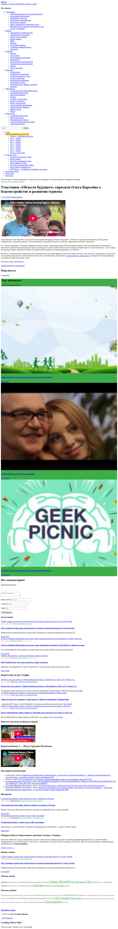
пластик (37, 885)
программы (80, 882)
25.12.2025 (59, 717)
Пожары (13, 87)
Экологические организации (21, 64)
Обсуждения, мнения (18, 37)
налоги (46, 882)
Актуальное (14, 56)
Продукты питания (17, 95)
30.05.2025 (5, 814)
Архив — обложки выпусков (21, 136)
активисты (67, 885)
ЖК (9, 882)
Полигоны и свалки (18, 22)
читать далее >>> (7, 848)
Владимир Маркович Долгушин (18, 781)
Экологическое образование (21, 105)
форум (50, 240)
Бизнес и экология (17, 101)
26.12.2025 (68, 704)
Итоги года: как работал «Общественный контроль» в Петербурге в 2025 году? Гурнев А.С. (39, 686)
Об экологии (15, 72)
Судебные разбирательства (20, 47)
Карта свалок (15, 159)
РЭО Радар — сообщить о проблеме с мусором (28, 169)
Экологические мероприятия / (13, 182)
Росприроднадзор (26, 886)
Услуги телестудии (17, 153)
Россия (60, 885)
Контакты (9, 176)
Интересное (14, 60)
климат (95, 882)
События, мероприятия (36, 902)
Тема (3, 608)
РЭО (10, 885)
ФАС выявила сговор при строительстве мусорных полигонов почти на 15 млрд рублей (37, 628)
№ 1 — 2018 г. (15, 138)
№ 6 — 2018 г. (15, 149)
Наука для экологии (18, 103)
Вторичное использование (20, 20)
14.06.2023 (5, 382)
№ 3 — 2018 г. (15, 142)
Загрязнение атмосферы (19, 80)
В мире (13, 66)
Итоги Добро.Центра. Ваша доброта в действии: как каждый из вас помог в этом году (36, 713)
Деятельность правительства (21, 33)
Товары (13, 97)
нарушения (14, 882)
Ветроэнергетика (17, 118)
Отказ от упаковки (17, 29)
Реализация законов (18, 45)
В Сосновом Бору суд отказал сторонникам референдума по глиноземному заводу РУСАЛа (56, 779)
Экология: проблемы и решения (23, 898)
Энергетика (65, 902)
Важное (13, 53)
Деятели (13, 43)
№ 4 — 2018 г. (15, 144)
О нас (8, 132)
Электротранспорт (17, 124)
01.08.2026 (5, 637)
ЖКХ (12, 41)
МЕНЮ (4, 2)
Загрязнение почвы (17, 82)
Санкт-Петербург (61, 881)
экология (53, 886)
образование (85, 256)
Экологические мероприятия (21, 62)
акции (4, 881)
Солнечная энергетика (19, 116)
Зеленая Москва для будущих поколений (18, 474)
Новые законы (15, 39)
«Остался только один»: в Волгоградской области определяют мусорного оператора (71, 786)
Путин (46, 885)
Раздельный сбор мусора (20, 16)
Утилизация (32, 658)
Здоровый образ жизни (19, 93)
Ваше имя (5, 600)
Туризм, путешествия (18, 99)
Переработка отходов (18, 18)
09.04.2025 (5, 831)
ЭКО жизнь (26, 641)
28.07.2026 (5, 671)
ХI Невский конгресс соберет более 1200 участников (22, 822)
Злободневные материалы (20, 58)
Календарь (10, 173)
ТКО (89, 881)
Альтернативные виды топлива (22, 122)
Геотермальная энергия (19, 120)
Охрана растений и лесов (20, 76)
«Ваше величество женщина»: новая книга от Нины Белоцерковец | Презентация (35, 699)
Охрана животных (17, 78)
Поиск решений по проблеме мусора (24, 24)
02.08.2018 (5, 575)
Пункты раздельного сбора (20, 157)
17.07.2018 (5, 197)
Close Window (7, 918)
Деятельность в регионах (20, 35)
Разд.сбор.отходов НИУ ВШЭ (22, 165)
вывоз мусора (15, 885)
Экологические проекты (19, 107)
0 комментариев (16, 197)
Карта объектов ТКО (18, 163)
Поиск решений (16, 68)
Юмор (12, 111)
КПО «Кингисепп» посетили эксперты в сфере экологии (24, 662)
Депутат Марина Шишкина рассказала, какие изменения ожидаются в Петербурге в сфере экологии (42, 645)
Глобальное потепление (19, 74)
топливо (101, 882)
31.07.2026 (5, 654)
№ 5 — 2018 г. (15, 147)
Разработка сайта (8, 910)
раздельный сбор (38, 882)
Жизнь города (15, 109)
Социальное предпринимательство (24, 91)
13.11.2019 (5, 478)
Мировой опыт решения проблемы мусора (27, 27)
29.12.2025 (79, 691)
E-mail (4, 604)
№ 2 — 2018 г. (15, 140)
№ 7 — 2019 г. (15, 151)
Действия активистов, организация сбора (26, 14)
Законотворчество (71, 895)
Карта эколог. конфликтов (20, 167)
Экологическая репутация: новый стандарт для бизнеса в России (28, 805)
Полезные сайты (12, 171)
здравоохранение (72, 256)
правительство (25, 882)
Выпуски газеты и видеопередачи (24, 682)
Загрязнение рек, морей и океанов (23, 85)
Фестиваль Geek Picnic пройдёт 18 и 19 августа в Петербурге (26, 571)
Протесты (14, 49)
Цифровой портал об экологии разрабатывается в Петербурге (26, 377)
